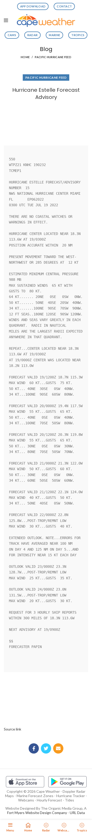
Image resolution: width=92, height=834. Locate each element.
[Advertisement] (46, 122)
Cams (12, 35)
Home (25, 57)
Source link (12, 729)
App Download (33, 6)
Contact (64, 6)
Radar (32, 35)
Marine (54, 35)
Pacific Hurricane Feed (53, 57)
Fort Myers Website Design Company (37, 812)
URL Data (77, 812)
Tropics (77, 35)
